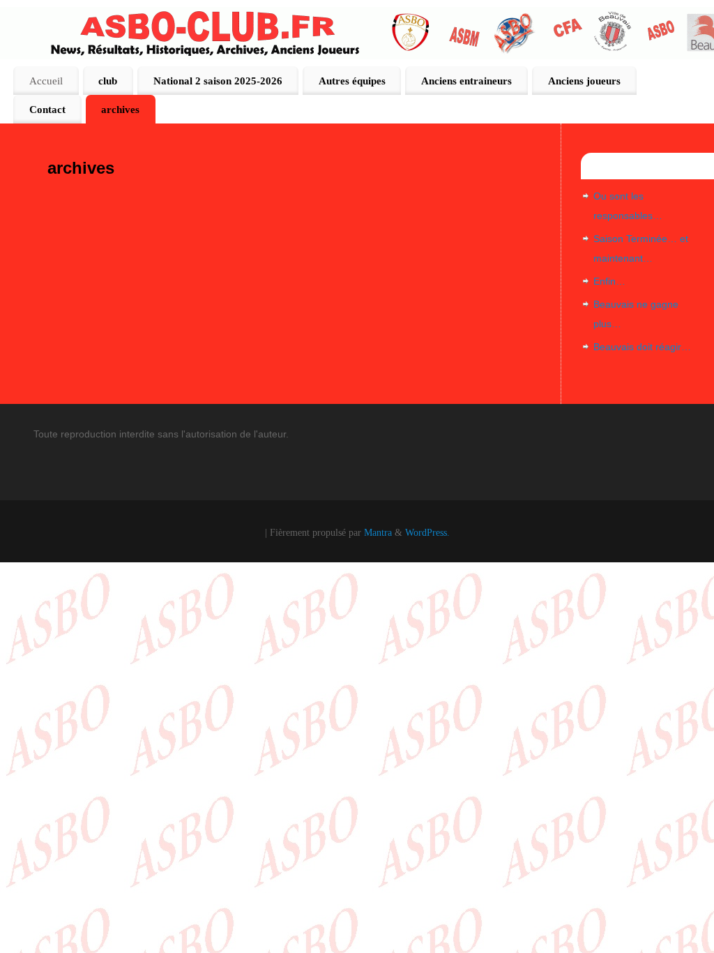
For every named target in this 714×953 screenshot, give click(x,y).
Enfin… (609, 281)
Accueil (46, 81)
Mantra (378, 532)
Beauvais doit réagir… (642, 346)
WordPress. (427, 532)
